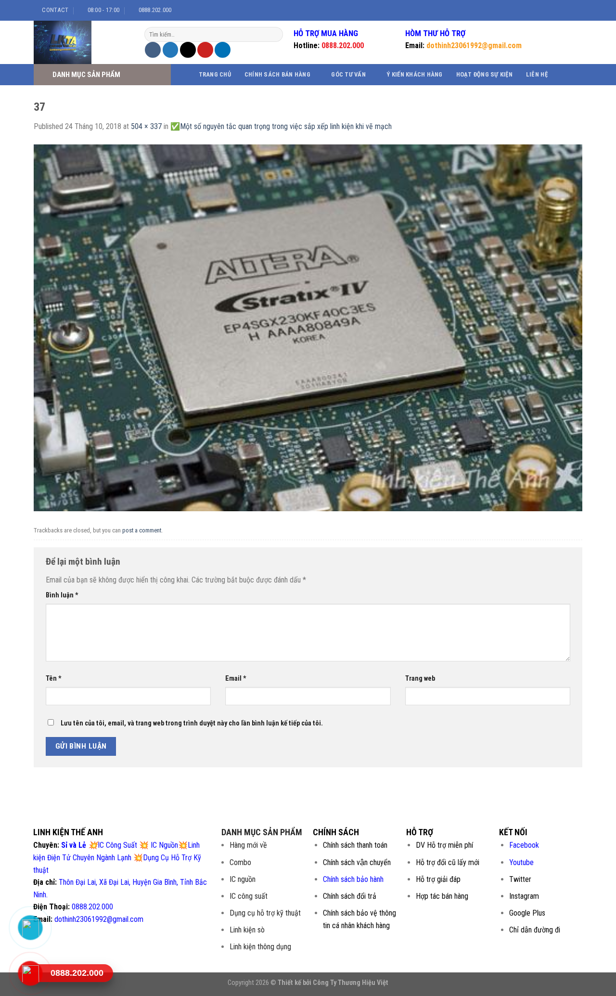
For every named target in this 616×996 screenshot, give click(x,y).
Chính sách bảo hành (353, 879)
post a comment (141, 530)
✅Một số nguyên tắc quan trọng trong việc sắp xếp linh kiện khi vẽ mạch (281, 126)
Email (235, 678)
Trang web (420, 678)
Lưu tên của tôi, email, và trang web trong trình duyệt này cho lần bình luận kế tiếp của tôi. (192, 723)
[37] (308, 327)
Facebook (524, 845)
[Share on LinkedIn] (223, 50)
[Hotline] (30, 973)
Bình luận (62, 595)
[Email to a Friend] (188, 50)
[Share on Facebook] (153, 50)
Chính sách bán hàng (277, 74)
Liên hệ (537, 74)
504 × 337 (146, 126)
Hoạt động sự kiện (484, 74)
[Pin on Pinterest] (205, 50)
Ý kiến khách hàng (414, 74)
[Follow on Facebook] (545, 10)
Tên (54, 678)
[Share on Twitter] (171, 50)
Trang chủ (215, 74)
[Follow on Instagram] (554, 10)
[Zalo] (30, 928)
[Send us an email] (573, 10)
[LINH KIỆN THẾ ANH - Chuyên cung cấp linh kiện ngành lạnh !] (82, 42)
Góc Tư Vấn (348, 74)
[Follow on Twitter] (563, 10)
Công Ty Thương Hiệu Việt (350, 983)
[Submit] (274, 34)
